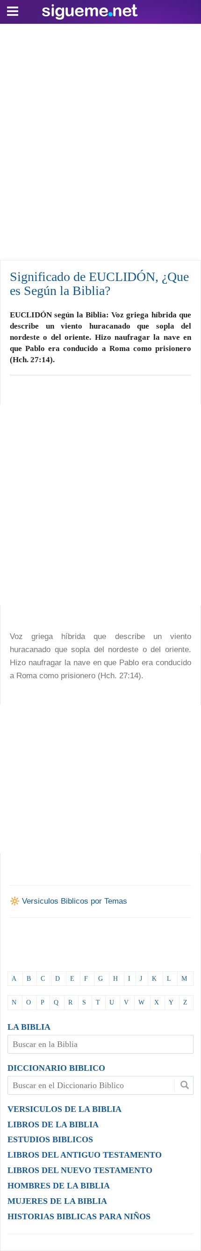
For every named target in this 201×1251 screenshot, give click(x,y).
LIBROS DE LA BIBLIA (53, 1124)
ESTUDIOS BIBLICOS (50, 1139)
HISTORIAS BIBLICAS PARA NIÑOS (79, 1216)
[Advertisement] (100, 139)
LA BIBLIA (28, 1027)
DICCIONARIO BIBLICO (56, 1068)
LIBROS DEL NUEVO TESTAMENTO (79, 1170)
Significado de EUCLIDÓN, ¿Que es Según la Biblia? (99, 283)
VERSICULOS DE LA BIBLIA (64, 1109)
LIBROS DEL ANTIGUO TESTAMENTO (84, 1155)
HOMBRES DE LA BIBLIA (58, 1185)
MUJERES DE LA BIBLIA (57, 1201)
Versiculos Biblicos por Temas (74, 901)
